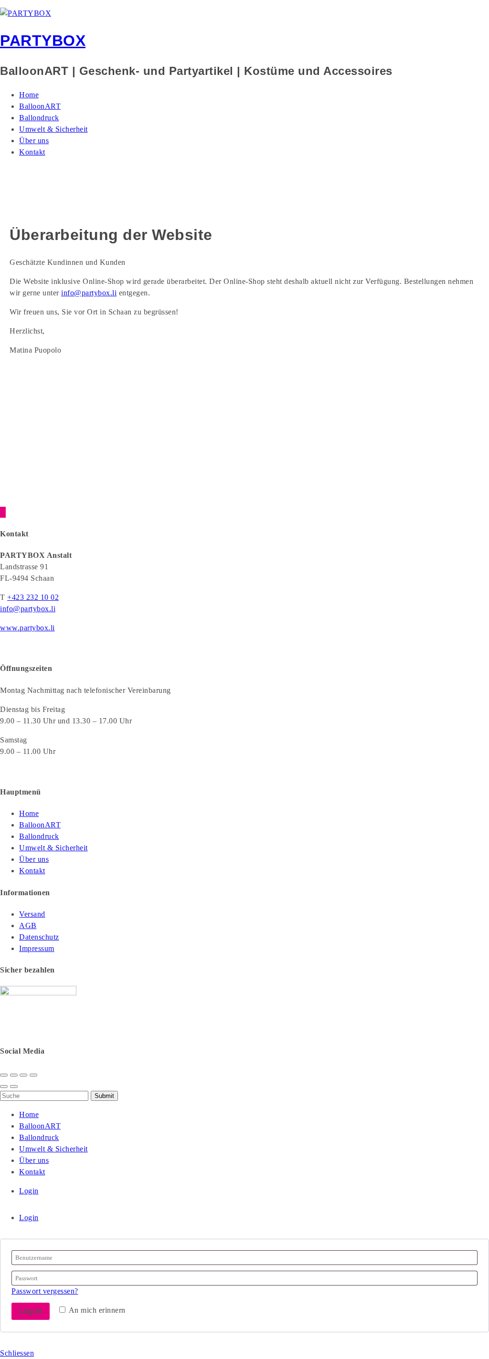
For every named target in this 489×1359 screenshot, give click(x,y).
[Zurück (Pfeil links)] (4, 1086)
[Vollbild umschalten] (23, 1075)
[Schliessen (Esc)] (4, 1075)
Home (29, 95)
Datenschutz (39, 937)
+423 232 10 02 (33, 597)
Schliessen (17, 1353)
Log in (30, 1311)
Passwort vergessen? (44, 1291)
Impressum (36, 948)
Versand (32, 914)
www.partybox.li (27, 628)
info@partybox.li (89, 293)
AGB (28, 925)
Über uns (34, 140)
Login (29, 1191)
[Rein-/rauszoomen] (33, 1075)
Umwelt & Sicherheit (53, 129)
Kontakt (32, 152)
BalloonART (40, 106)
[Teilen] (14, 1075)
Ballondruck (39, 118)
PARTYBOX (42, 40)
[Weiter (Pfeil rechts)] (14, 1086)
